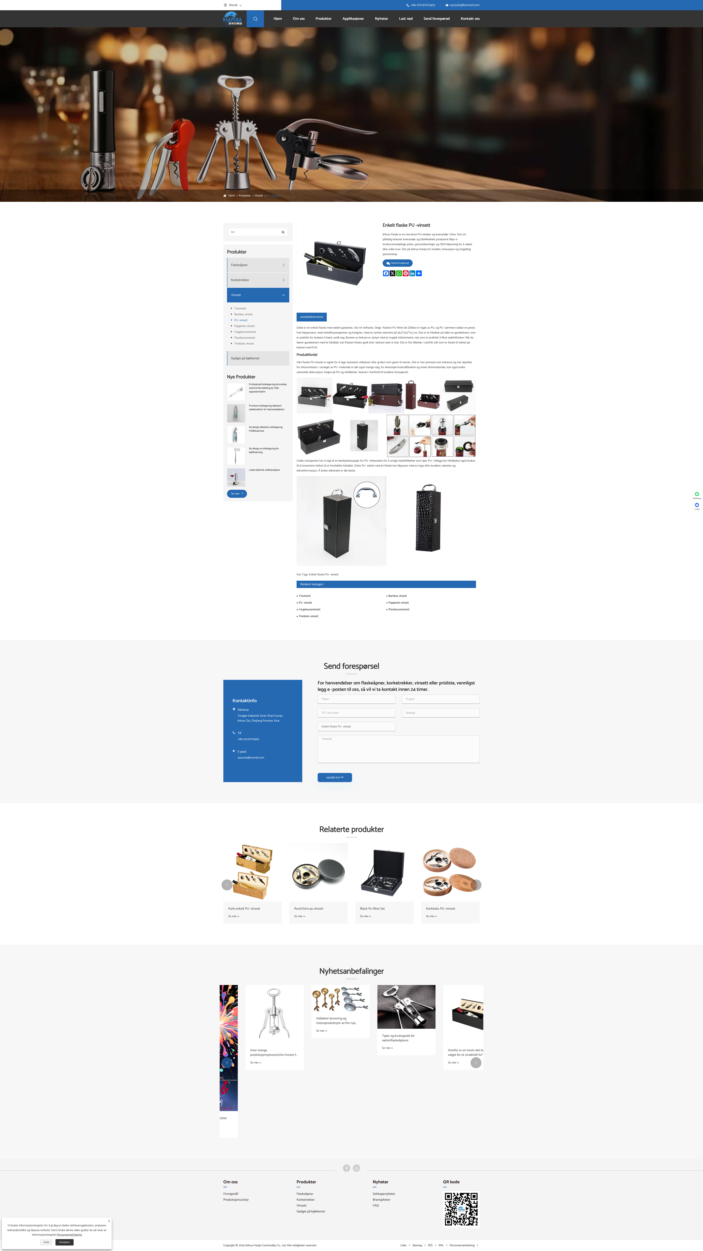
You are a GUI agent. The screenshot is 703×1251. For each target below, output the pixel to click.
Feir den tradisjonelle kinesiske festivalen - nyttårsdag (315, 1120)
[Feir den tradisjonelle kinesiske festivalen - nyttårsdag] (318, 1048)
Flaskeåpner (239, 265)
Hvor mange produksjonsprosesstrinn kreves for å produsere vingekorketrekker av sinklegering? (384, 1052)
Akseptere (64, 1242)
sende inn (334, 777)
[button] (227, 884)
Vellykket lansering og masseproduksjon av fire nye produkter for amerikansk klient (448, 1020)
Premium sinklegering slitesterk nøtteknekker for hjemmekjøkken (266, 407)
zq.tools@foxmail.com (465, 5)
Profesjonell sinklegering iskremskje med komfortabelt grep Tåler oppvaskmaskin (268, 388)
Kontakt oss (470, 19)
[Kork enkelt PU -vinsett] (253, 872)
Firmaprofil (230, 1194)
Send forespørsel (437, 19)
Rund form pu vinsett (308, 909)
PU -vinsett (273, 195)
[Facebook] (346, 1168)
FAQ (376, 1205)
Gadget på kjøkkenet (245, 358)
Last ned (406, 19)
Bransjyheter (381, 1200)
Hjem (278, 19)
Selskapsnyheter (384, 1194)
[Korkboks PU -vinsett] (450, 872)
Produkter (324, 19)
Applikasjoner (353, 19)
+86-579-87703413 (423, 5)
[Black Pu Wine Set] (384, 872)
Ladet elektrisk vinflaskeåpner (264, 470)
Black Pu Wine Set (372, 909)
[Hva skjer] (356, 1168)
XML (441, 1245)
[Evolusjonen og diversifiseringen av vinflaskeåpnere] (253, 1007)
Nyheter (381, 19)
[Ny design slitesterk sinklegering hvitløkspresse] (236, 435)
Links (403, 1245)
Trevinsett (240, 308)
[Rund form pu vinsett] (318, 872)
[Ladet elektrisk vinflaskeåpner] (236, 477)
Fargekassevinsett (245, 331)
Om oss (299, 19)
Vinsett (258, 195)
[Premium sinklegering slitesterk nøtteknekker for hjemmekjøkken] (236, 413)
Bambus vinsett (243, 314)
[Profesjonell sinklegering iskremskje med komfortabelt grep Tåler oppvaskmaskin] (236, 392)
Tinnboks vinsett (244, 343)
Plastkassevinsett (244, 337)
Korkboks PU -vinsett (440, 909)
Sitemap (417, 1245)
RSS (430, 1245)
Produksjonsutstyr (236, 1200)
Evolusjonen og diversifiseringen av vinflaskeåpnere (252, 1038)
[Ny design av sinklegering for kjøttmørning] (236, 456)
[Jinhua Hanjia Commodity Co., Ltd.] (232, 18)
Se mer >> (233, 916)
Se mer (235, 493)
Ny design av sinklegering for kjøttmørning (264, 450)
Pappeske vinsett (244, 326)
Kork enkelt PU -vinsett (244, 909)
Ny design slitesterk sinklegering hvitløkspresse (265, 429)
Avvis (46, 1242)
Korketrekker (240, 280)
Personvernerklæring (462, 1245)
